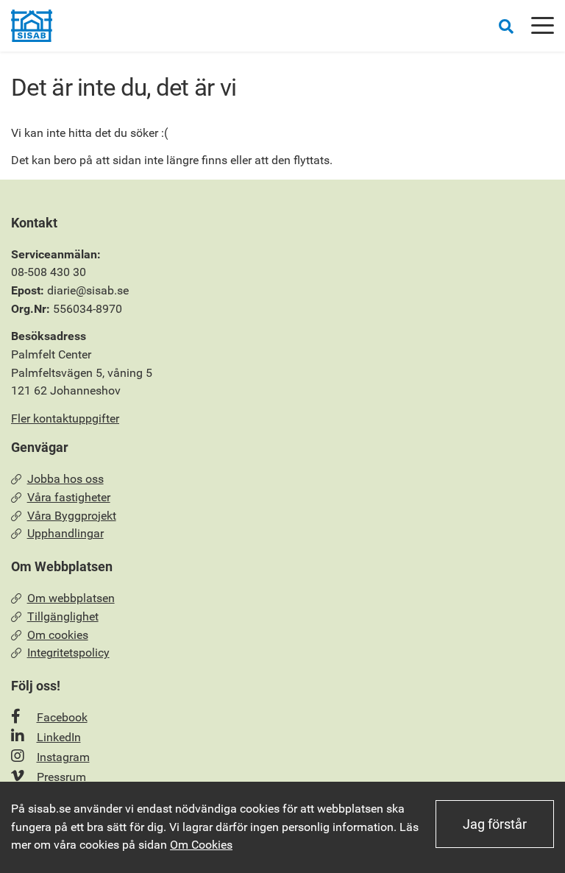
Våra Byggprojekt (71, 516)
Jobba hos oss (65, 479)
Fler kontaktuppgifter (65, 418)
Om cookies (57, 635)
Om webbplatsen (71, 598)
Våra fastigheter (68, 497)
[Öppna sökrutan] (506, 26)
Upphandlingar (65, 533)
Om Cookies (201, 845)
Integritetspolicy (68, 653)
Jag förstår (495, 824)
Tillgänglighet (63, 616)
